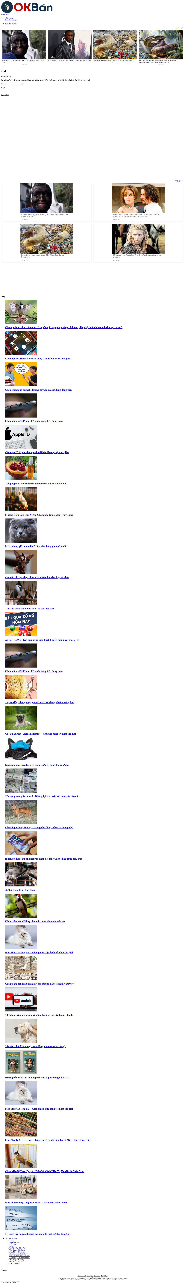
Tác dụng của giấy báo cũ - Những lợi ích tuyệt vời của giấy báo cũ (41, 796)
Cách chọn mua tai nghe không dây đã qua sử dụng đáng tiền (38, 389)
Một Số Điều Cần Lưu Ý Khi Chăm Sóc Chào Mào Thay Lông (39, 514)
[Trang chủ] (27, 13)
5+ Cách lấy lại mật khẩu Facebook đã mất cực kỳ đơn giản (37, 1233)
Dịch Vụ (12, 1246)
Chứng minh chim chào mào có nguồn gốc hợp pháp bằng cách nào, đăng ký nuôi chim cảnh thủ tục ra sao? (63, 327)
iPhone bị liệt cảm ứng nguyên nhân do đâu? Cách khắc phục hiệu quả (43, 858)
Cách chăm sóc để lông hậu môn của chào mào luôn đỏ (35, 921)
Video (105, 1276)
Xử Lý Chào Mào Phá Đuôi (20, 890)
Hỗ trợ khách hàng (95, 1276)
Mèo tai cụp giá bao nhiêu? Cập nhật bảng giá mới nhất (35, 546)
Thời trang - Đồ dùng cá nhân (19, 1258)
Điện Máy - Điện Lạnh (17, 1252)
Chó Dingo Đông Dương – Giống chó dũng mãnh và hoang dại (39, 827)
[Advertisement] (65, 105)
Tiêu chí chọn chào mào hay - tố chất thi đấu (29, 608)
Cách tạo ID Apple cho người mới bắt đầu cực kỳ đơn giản (37, 452)
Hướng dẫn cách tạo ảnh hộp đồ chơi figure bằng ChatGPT (37, 1077)
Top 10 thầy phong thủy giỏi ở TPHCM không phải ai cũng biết (39, 702)
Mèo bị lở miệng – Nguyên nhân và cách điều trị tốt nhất (36, 1202)
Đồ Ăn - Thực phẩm (16, 1261)
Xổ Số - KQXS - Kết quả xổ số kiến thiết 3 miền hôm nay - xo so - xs (42, 639)
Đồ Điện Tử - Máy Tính (17, 1248)
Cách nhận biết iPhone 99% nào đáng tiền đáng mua (34, 421)
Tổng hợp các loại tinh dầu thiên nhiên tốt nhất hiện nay (35, 483)
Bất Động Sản (14, 1242)
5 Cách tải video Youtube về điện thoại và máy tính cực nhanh (39, 1015)
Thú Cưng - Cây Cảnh (17, 1250)
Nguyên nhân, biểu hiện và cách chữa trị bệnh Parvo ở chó (37, 764)
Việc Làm (12, 1244)
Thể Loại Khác (14, 1263)
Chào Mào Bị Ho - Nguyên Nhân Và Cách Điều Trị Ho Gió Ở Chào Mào (44, 1171)
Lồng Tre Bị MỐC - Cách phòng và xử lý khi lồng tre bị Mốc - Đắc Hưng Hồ (47, 1140)
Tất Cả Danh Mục (11, 1238)
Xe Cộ (11, 1240)
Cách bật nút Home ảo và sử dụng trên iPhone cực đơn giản (37, 358)
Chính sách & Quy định (84, 1276)
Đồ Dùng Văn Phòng (16, 1260)
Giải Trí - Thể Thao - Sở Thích (19, 1256)
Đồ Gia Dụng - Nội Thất (17, 1254)
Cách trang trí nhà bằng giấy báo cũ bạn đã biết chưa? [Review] (40, 983)
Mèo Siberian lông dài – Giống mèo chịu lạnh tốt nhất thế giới (39, 952)
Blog (102, 1276)
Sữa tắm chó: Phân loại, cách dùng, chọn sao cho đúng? (35, 1046)
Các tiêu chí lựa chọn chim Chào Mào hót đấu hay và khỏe (37, 577)
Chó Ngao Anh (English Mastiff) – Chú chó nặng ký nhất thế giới (40, 733)
